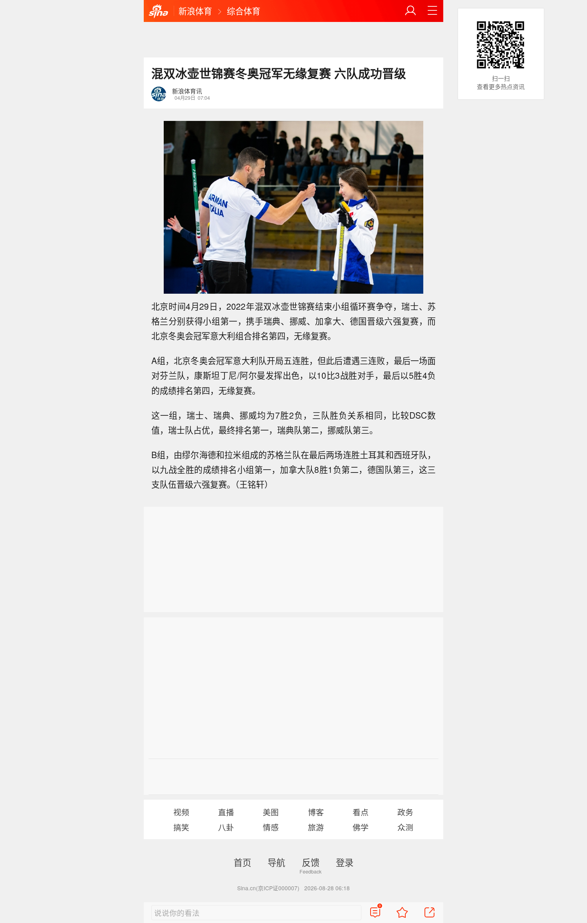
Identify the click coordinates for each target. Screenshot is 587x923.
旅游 (316, 827)
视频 (181, 812)
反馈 (310, 862)
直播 (226, 812)
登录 (344, 862)
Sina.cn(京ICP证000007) (268, 888)
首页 (242, 862)
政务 (405, 812)
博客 (316, 812)
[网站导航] (432, 11)
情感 (271, 827)
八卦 (226, 827)
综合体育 (243, 11)
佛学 (361, 827)
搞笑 (181, 827)
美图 (271, 812)
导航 (276, 862)
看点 (361, 812)
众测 (405, 827)
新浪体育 (195, 11)
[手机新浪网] (159, 12)
